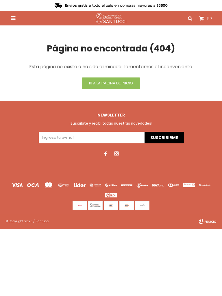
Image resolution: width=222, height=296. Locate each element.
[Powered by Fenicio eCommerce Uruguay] (207, 221)
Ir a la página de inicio (111, 83)
